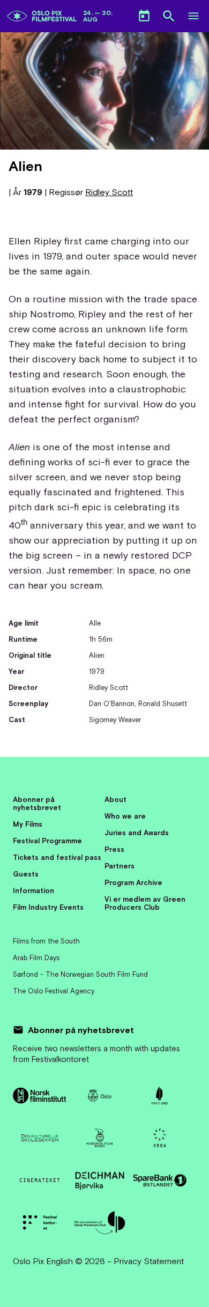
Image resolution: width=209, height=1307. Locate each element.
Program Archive (133, 883)
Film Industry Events (48, 907)
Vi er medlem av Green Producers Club (144, 903)
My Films (27, 824)
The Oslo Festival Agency (53, 991)
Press (114, 849)
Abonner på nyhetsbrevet (37, 804)
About (115, 800)
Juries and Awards (136, 833)
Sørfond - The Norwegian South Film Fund (80, 974)
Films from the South (46, 941)
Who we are (125, 816)
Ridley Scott (109, 192)
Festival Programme (47, 841)
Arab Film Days (36, 958)
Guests (26, 874)
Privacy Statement (149, 1261)
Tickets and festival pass (57, 857)
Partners (119, 866)
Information (33, 891)
